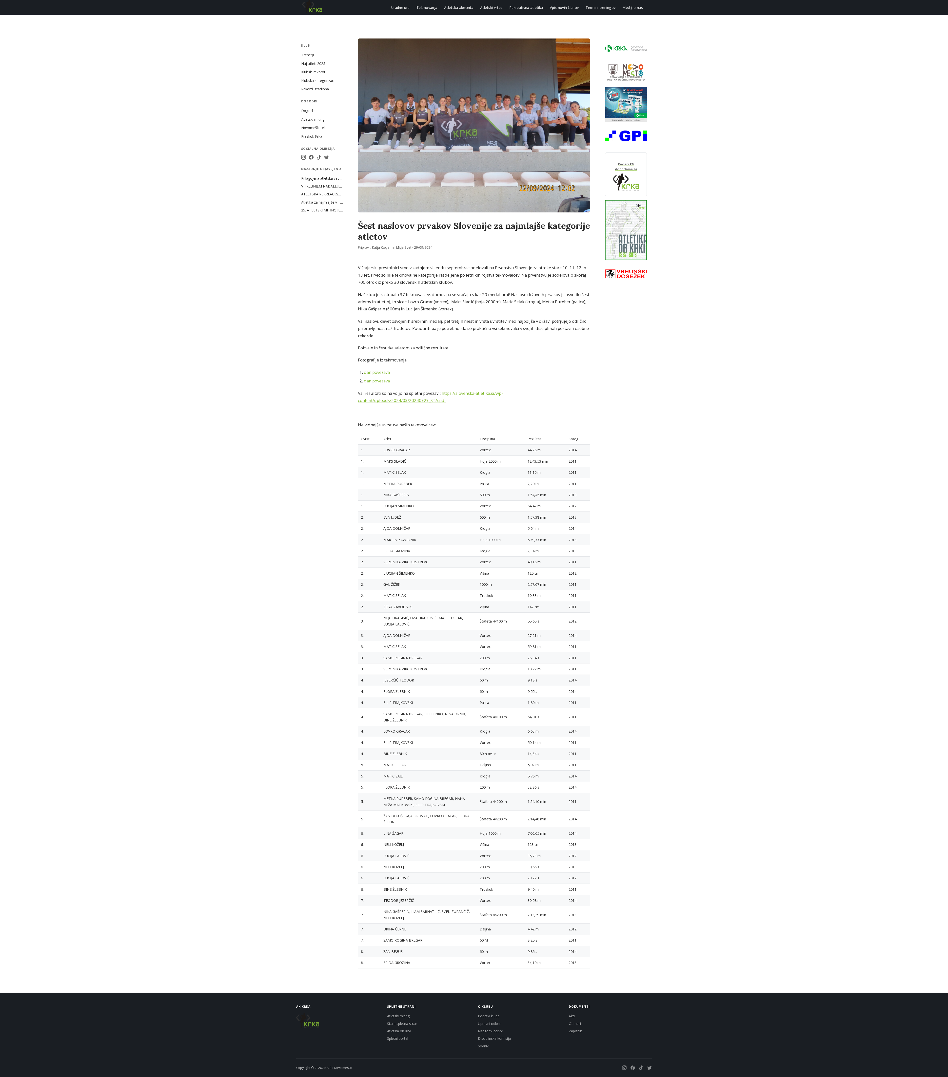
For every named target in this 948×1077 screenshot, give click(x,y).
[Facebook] (311, 157)
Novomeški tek (313, 127)
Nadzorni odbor (490, 1031)
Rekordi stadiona (315, 89)
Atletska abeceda (458, 7)
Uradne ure (400, 7)
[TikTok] (318, 157)
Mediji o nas (632, 7)
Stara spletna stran (402, 1023)
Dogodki (308, 110)
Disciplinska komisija (494, 1038)
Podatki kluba (488, 1016)
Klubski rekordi (313, 72)
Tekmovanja (426, 7)
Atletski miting (313, 119)
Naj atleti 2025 (313, 63)
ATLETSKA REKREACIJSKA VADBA (322, 194)
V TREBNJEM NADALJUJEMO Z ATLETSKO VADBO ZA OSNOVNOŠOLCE (322, 186)
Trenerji (307, 55)
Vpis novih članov (564, 7)
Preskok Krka (311, 136)
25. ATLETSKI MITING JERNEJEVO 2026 (322, 210)
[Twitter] (326, 157)
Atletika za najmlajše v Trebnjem (322, 202)
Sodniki (483, 1046)
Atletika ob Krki (399, 1031)
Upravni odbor (489, 1023)
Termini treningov (600, 7)
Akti (572, 1016)
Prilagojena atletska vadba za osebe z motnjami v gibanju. (322, 178)
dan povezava (377, 372)
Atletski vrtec (491, 7)
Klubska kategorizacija (319, 80)
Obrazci (575, 1023)
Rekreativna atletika (526, 7)
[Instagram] (303, 157)
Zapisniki (576, 1031)
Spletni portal (397, 1038)
